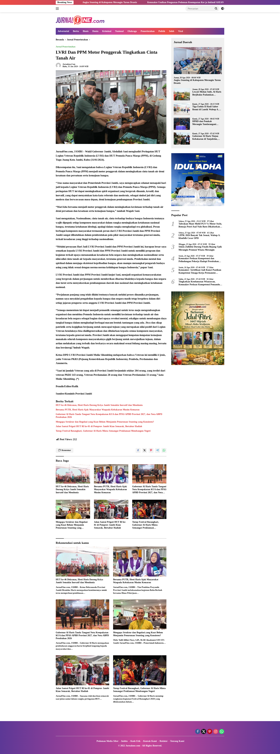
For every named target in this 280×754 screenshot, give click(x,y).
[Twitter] (203, 732)
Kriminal (106, 31)
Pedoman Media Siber (107, 741)
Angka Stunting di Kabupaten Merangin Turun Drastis (197, 81)
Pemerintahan (148, 31)
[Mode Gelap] (222, 8)
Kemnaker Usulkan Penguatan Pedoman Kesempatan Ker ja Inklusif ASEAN (148, 2)
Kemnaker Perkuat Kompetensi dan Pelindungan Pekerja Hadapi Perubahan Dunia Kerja (199, 260)
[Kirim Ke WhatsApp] (164, 450)
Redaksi (163, 741)
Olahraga (132, 31)
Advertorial (63, 31)
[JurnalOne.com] (80, 20)
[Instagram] (215, 732)
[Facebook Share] (138, 450)
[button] (216, 8)
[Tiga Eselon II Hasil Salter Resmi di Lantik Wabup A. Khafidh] (182, 109)
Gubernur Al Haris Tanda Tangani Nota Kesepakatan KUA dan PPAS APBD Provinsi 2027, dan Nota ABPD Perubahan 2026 (109, 415)
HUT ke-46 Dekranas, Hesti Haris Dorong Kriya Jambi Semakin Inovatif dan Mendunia (99, 405)
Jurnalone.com (69, 64)
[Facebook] (197, 732)
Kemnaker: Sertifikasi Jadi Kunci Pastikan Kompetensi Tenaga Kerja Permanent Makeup (200, 271)
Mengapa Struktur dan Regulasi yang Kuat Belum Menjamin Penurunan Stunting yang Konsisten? (105, 422)
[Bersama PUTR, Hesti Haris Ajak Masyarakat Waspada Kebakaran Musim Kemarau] (111, 473)
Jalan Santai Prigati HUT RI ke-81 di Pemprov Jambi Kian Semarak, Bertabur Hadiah (99, 426)
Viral (180, 31)
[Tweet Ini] (144, 450)
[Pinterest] (209, 732)
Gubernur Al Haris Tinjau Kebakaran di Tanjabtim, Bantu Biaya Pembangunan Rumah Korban (205, 138)
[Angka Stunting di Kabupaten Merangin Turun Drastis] (198, 60)
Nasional (119, 31)
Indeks (124, 741)
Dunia (95, 31)
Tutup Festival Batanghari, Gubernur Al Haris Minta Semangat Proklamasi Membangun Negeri (103, 431)
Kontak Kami (150, 741)
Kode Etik (135, 741)
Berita (76, 31)
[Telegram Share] (157, 450)
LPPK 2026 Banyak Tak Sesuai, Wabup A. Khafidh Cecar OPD (199, 236)
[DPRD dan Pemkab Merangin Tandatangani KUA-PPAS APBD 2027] (182, 124)
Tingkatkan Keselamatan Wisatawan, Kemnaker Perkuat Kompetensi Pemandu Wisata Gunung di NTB (199, 283)
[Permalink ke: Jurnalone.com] (58, 65)
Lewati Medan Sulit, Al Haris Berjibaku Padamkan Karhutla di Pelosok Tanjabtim (206, 93)
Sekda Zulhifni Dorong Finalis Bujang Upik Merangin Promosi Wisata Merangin (200, 248)
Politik (161, 31)
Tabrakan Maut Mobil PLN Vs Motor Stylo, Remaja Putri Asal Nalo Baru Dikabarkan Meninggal (200, 225)
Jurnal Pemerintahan (65, 46)
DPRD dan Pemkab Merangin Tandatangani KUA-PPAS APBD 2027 (204, 123)
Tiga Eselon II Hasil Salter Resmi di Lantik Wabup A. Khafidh (205, 108)
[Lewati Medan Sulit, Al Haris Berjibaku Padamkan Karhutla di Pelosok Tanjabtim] (182, 94)
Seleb (171, 31)
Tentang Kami (177, 741)
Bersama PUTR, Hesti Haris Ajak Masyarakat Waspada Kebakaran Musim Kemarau (98, 409)
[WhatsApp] (221, 732)
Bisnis (85, 31)
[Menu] (58, 8)
